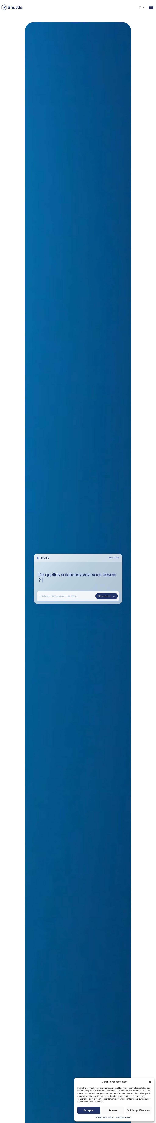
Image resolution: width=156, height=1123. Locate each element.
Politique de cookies (105, 1117)
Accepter (89, 1110)
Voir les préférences (138, 1110)
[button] (149, 1081)
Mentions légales (123, 1117)
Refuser (113, 1110)
